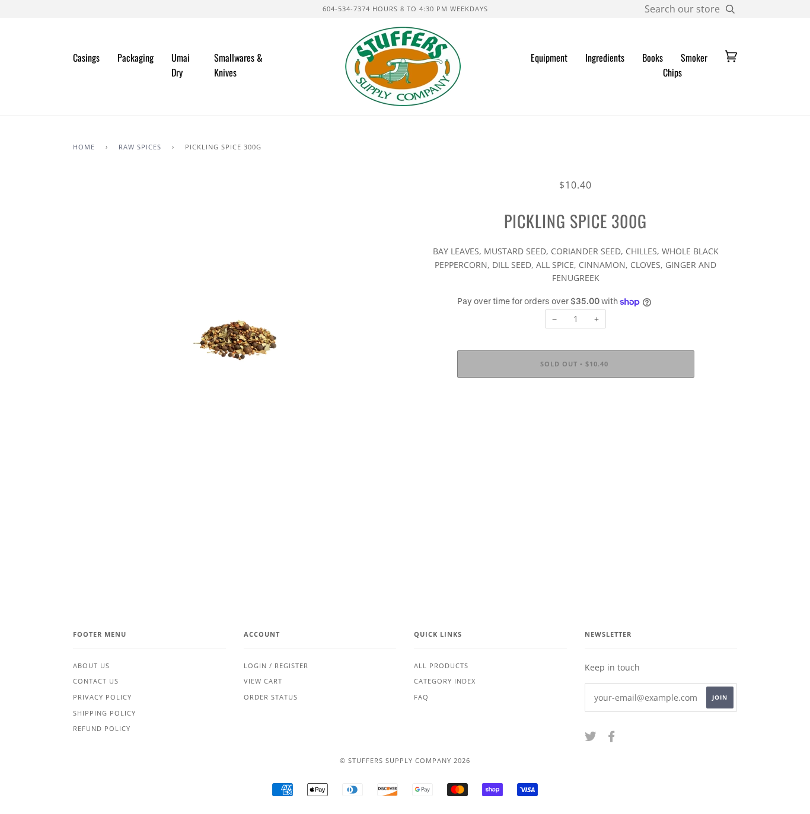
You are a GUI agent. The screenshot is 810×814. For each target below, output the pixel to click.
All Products (441, 665)
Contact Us (96, 680)
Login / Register (276, 665)
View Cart (263, 680)
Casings (86, 57)
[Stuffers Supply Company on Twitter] (591, 738)
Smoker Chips (685, 65)
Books (652, 57)
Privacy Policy (102, 696)
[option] (234, 340)
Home (84, 146)
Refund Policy (101, 728)
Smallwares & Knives (238, 65)
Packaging (135, 57)
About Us (91, 665)
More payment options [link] (576, 427)
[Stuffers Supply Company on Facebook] (611, 738)
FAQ (421, 696)
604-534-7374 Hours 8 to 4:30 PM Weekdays (405, 8)
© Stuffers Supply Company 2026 (405, 760)
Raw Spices (140, 146)
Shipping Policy (104, 712)
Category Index (445, 680)
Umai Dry (180, 65)
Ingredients (604, 57)
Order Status (271, 696)
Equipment (549, 57)
